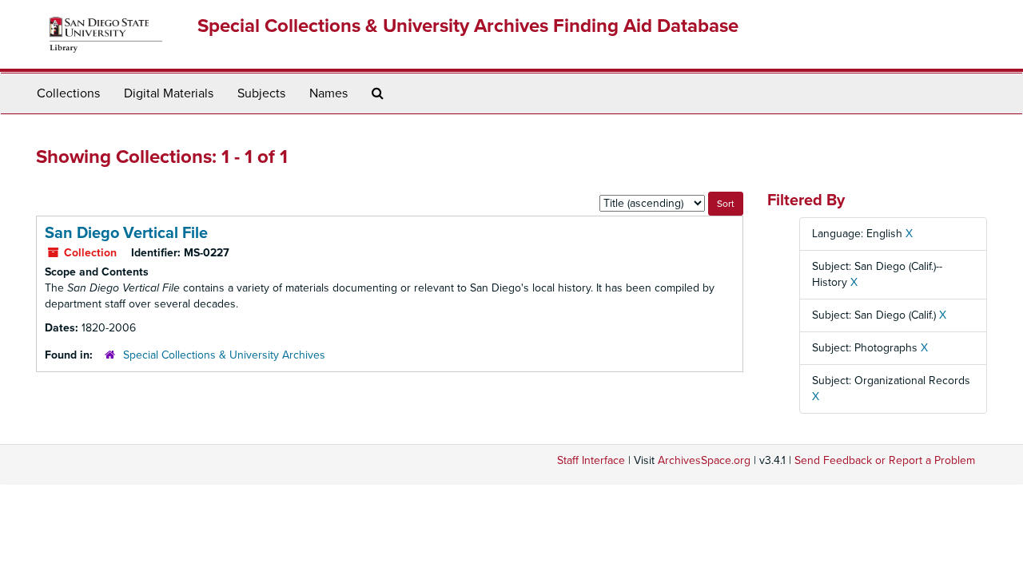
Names (328, 93)
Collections (68, 93)
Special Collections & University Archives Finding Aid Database (467, 26)
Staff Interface (591, 460)
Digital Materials (168, 93)
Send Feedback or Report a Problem (884, 460)
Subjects (261, 93)
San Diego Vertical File (126, 233)
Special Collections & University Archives (224, 355)
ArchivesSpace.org (704, 460)
